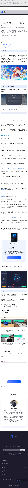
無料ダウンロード (14, 257)
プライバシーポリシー (6, 479)
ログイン (4, 7)
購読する (22, 450)
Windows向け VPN (6, 321)
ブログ (7, 19)
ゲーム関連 (11, 19)
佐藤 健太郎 (3, 35)
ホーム (3, 19)
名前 (2, 356)
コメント (3, 367)
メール (3, 361)
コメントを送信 (14, 382)
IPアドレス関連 (5, 335)
